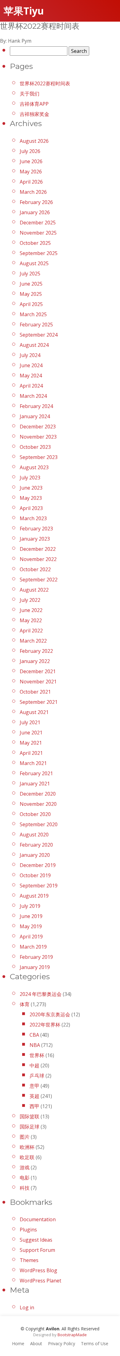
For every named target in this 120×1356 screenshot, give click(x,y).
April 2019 (31, 936)
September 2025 (39, 253)
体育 (25, 1004)
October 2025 (35, 243)
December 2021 (38, 671)
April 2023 (31, 508)
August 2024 (34, 345)
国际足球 (29, 1126)
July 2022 (30, 600)
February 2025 (36, 324)
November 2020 (38, 804)
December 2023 (38, 426)
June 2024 (31, 365)
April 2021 (31, 753)
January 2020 (35, 855)
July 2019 (30, 906)
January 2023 (35, 538)
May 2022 (31, 620)
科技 (25, 1187)
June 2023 (31, 487)
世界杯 (37, 1055)
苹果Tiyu (24, 10)
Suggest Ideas (36, 1239)
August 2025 (34, 263)
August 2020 (34, 834)
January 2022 (35, 661)
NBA (35, 1045)
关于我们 (29, 93)
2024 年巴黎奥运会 (41, 994)
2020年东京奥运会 (50, 1014)
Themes (29, 1260)
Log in (27, 1307)
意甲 (34, 1085)
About (36, 1343)
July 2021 (30, 722)
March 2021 (33, 763)
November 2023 (38, 436)
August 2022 (34, 589)
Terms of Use (94, 1343)
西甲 (34, 1106)
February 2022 (36, 651)
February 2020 (36, 844)
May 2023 (31, 498)
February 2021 (36, 773)
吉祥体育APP (34, 103)
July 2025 (30, 273)
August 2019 (34, 895)
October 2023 (35, 447)
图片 (25, 1136)
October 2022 (35, 569)
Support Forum (37, 1250)
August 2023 (34, 467)
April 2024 (31, 385)
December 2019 (38, 865)
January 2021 (35, 783)
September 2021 (39, 702)
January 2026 (35, 212)
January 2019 (35, 967)
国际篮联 (29, 1116)
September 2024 (39, 334)
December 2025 (38, 222)
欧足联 (27, 1157)
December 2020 (38, 793)
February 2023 (36, 528)
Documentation (38, 1219)
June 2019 (31, 916)
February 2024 (36, 406)
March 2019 (33, 946)
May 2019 (31, 926)
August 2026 (34, 141)
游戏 (25, 1167)
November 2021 (38, 681)
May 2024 (31, 375)
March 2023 (33, 518)
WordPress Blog (38, 1270)
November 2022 (38, 559)
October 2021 (35, 691)
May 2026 (31, 171)
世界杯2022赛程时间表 (45, 83)
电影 (25, 1177)
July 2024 (30, 355)
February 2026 (36, 202)
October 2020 (35, 814)
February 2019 (36, 957)
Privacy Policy (61, 1343)
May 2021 (31, 742)
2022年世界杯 (45, 1024)
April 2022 (31, 630)
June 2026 (31, 161)
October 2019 (35, 875)
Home (18, 1343)
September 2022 (39, 579)
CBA (34, 1034)
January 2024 (35, 416)
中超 (34, 1065)
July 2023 (30, 477)
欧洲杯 (27, 1147)
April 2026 (31, 181)
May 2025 (31, 294)
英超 (34, 1096)
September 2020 (39, 824)
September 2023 (39, 457)
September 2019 (39, 885)
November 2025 (38, 232)
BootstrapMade (72, 1334)
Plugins (28, 1229)
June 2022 (31, 610)
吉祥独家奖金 (34, 114)
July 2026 (30, 151)
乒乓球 (37, 1075)
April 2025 (31, 304)
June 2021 (31, 732)
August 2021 (34, 712)
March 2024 (33, 396)
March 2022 (33, 640)
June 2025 (31, 283)
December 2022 (38, 549)
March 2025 (33, 314)
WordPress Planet (40, 1280)
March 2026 (33, 192)
